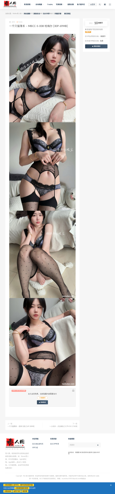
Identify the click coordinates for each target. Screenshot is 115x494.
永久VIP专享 (54, 444)
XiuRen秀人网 (17, 13)
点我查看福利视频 (21, 488)
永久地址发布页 (37, 444)
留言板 (24, 491)
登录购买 (43, 402)
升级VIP (88, 31)
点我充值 (7, 491)
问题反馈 (58, 13)
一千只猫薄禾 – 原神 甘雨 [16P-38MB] (21, 426)
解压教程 (67, 13)
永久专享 (46, 13)
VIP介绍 (35, 447)
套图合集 (70, 4)
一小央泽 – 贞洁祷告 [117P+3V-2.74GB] (63, 426)
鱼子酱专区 (81, 4)
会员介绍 (16, 491)
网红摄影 (27, 13)
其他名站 (37, 13)
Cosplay (50, 4)
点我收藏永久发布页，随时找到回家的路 (18, 485)
